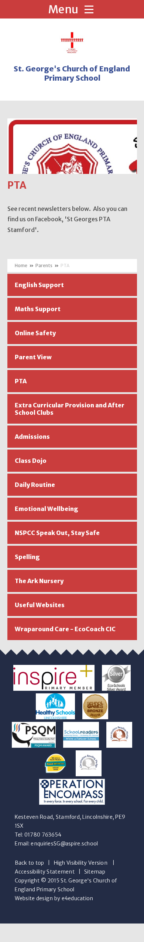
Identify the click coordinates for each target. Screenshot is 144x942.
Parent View (33, 357)
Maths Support (38, 309)
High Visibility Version (80, 862)
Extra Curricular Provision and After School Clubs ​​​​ (69, 408)
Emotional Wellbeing (46, 508)
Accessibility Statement (45, 871)
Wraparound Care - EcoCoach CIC (65, 629)
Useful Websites (40, 605)
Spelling (27, 557)
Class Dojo (31, 460)
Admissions (32, 436)
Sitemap (94, 871)
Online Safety (35, 333)
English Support (39, 285)
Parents (43, 265)
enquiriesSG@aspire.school (64, 843)
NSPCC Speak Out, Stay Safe (57, 532)
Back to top (29, 862)
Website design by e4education (54, 898)
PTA (65, 265)
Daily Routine (35, 484)
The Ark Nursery (39, 581)
